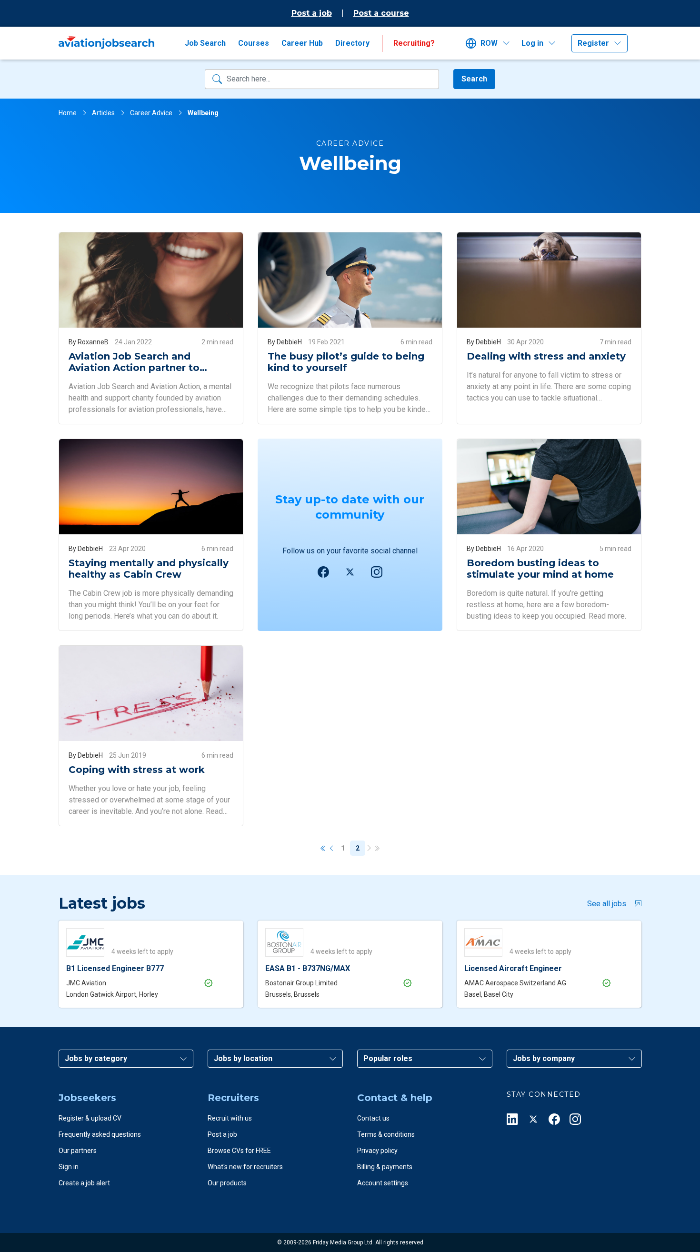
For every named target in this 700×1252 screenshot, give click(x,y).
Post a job (311, 13)
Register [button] (593, 43)
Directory (352, 43)
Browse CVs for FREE (239, 1150)
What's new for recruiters (245, 1167)
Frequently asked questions (100, 1134)
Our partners (78, 1150)
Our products (227, 1183)
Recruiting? (414, 43)
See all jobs (606, 903)
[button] (490, 43)
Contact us (373, 1118)
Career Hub (302, 43)
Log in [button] (532, 43)
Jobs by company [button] (544, 1058)
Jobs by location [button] (243, 1058)
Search (474, 78)
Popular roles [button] (387, 1058)
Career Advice (151, 113)
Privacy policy (377, 1150)
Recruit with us (230, 1118)
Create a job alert (84, 1183)
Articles (103, 113)
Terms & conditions (386, 1134)
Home (68, 113)
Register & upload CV (90, 1118)
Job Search (205, 43)
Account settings (382, 1183)
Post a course (381, 13)
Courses (253, 43)
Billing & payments (384, 1167)
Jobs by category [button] (96, 1058)
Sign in (69, 1167)
